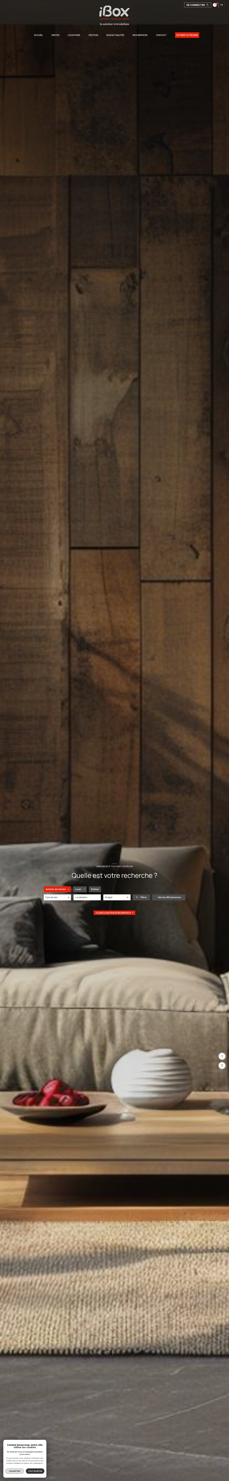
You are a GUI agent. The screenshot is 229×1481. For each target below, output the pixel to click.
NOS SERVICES (140, 35)
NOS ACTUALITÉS (115, 35)
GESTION (93, 35)
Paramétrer (14, 1471)
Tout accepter (35, 1471)
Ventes (55, 35)
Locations (74, 35)
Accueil (38, 35)
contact (161, 35)
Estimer (95, 889)
